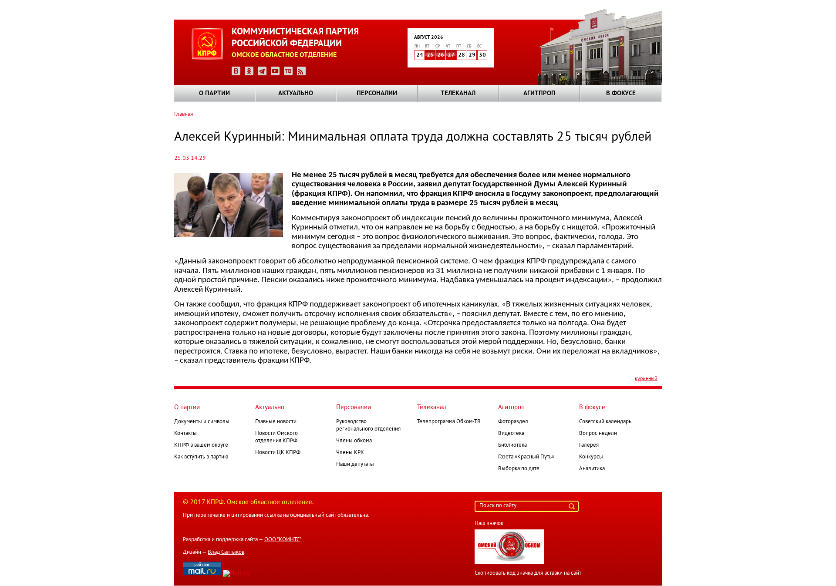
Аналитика (592, 468)
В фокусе (621, 94)
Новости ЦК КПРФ (277, 452)
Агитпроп (539, 94)
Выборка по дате (518, 468)
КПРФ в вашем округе (201, 445)
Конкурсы (591, 457)
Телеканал (458, 94)
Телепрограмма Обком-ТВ (449, 421)
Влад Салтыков (226, 552)
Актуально (295, 94)
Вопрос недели (598, 433)
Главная (183, 114)
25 (430, 55)
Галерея (589, 445)
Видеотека (511, 433)
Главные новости (276, 421)
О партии (214, 94)
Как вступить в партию (201, 457)
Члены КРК (350, 452)
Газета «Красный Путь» (526, 457)
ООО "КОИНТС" (282, 539)
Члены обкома (354, 441)
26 (440, 55)
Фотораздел (513, 421)
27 (451, 55)
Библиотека (512, 445)
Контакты (185, 433)
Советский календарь (605, 421)
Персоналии (377, 94)
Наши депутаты (355, 464)
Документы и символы (201, 421)
